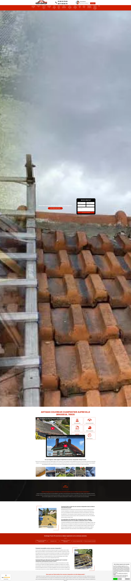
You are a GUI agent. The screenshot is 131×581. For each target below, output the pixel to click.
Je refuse (119, 578)
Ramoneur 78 (38, 6)
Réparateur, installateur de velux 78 (89, 6)
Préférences (127, 578)
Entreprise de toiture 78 (49, 6)
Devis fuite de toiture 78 (59, 7)
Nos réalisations (55, 208)
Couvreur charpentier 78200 (77, 541)
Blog (99, 5)
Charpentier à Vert (53, 541)
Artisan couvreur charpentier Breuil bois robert (41, 541)
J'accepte (115, 578)
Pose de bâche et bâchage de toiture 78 (95, 7)
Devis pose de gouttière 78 (54, 7)
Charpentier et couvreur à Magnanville (65, 541)
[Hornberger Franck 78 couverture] (41, 2)
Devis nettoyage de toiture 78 (69, 7)
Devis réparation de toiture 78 (75, 7)
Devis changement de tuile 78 (64, 6)
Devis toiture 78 (80, 6)
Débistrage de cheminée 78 (44, 7)
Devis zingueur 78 (84, 6)
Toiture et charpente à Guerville (90, 541)
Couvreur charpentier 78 (33, 6)
